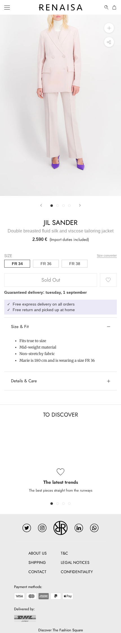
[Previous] (41, 205)
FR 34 (17, 263)
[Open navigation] (7, 7)
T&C (64, 553)
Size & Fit (20, 327)
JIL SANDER (60, 222)
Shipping (37, 562)
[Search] (106, 7)
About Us (37, 553)
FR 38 (74, 263)
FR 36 (46, 263)
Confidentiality (77, 572)
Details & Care (24, 381)
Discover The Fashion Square (60, 630)
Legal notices (75, 562)
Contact (37, 572)
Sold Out (50, 280)
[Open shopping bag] (114, 7)
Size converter (107, 255)
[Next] (80, 205)
